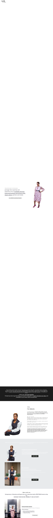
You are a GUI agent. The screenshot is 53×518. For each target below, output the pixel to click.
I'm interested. (35, 515)
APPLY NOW (35, 456)
